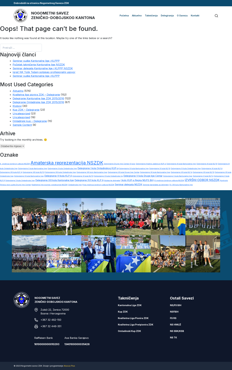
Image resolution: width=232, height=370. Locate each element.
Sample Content (22, 124)
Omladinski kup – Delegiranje (30, 121)
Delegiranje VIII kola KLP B (34, 172)
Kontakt (195, 15)
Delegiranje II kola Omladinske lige (62, 169)
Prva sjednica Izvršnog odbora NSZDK (98, 185)
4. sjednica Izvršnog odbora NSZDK (15, 164)
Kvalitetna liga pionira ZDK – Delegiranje (36, 94)
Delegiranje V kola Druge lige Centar (143, 175)
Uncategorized (21, 113)
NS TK (173, 337)
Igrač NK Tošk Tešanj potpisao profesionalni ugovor (44, 72)
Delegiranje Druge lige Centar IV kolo (119, 164)
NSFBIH (174, 311)
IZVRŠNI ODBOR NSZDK (202, 180)
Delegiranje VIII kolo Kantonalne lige (92, 172)
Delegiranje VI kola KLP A (58, 175)
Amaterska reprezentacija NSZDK (66, 162)
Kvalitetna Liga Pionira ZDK (133, 318)
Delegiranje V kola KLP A (203, 176)
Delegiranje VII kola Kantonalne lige (155, 172)
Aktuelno (137, 15)
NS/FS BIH (175, 305)
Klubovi (17, 106)
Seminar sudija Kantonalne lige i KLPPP (36, 60)
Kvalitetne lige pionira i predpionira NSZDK (50, 185)
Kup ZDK (123, 311)
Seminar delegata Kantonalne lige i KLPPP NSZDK (43, 68)
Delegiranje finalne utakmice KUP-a (151, 164)
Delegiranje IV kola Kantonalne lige (134, 169)
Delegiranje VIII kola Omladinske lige (60, 172)
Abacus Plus (69, 366)
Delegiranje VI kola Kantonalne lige (29, 176)
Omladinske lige (75, 185)
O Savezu (182, 15)
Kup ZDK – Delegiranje (26, 109)
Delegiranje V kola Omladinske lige (20, 180)
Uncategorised (21, 117)
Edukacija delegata (112, 180)
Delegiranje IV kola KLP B (159, 169)
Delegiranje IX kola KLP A (211, 169)
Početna (124, 15)
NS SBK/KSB (177, 331)
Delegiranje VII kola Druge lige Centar (124, 172)
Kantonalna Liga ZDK (130, 305)
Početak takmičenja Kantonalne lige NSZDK (39, 64)
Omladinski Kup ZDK (129, 331)
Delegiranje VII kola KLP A (181, 172)
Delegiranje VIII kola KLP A (11, 172)
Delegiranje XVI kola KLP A (89, 180)
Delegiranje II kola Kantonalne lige (32, 169)
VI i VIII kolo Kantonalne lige (181, 185)
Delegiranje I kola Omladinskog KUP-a (98, 168)
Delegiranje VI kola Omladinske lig (108, 176)
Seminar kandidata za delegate (156, 185)
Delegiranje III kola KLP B (206, 164)
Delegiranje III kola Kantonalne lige (181, 164)
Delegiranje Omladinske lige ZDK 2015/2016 (38, 102)
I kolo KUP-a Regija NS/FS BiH (137, 180)
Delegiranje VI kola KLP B (82, 176)
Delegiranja (167, 15)
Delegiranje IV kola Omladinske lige (186, 169)
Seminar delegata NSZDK (128, 184)
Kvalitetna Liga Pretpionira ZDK (135, 324)
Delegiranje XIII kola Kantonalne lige (54, 180)
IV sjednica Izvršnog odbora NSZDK (169, 180)
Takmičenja (151, 15)
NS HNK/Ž (175, 324)
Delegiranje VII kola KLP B (203, 172)
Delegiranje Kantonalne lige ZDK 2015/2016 (38, 98)
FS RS (173, 318)
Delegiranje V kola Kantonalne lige (177, 176)
